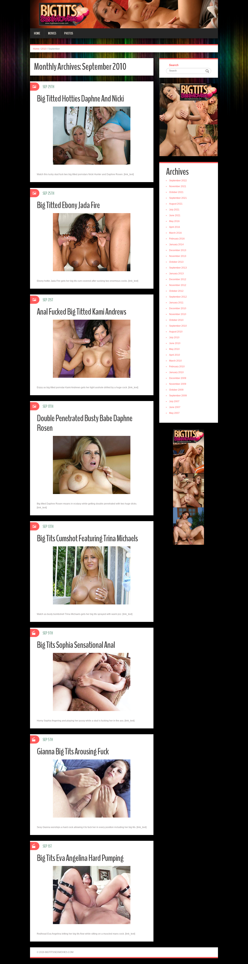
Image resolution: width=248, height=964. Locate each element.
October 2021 (176, 192)
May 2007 (174, 413)
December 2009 (177, 378)
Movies (52, 33)
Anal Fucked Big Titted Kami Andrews (81, 312)
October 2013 (176, 262)
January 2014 (176, 244)
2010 (43, 48)
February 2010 (177, 366)
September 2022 (178, 180)
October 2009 (176, 389)
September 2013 (178, 267)
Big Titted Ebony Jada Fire (68, 205)
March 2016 (175, 233)
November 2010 (177, 314)
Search (173, 65)
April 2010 (174, 355)
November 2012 (177, 285)
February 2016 (177, 238)
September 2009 (178, 395)
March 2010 (175, 360)
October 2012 (176, 291)
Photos (68, 33)
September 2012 (178, 296)
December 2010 (177, 308)
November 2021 (177, 186)
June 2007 (174, 407)
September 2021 (178, 198)
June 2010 (174, 343)
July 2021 (174, 209)
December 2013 (177, 250)
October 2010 (176, 320)
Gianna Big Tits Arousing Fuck (73, 751)
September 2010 (178, 325)
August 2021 (176, 203)
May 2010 (174, 349)
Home (37, 33)
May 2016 (174, 221)
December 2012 (177, 279)
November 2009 (177, 384)
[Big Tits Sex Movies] (124, 14)
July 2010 (174, 337)
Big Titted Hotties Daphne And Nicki (80, 99)
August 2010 (176, 331)
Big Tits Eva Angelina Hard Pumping (80, 858)
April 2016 (174, 227)
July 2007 (174, 401)
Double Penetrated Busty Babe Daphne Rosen (84, 423)
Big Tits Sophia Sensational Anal (76, 645)
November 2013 (177, 256)
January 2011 (176, 302)
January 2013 (176, 273)
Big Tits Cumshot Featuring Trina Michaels (87, 538)
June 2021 (174, 215)
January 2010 (176, 372)
